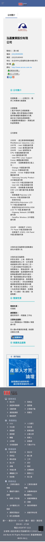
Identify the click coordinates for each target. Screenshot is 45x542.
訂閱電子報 (31, 409)
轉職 (11, 438)
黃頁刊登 (13, 452)
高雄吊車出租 (32, 512)
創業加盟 (30, 430)
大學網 (12, 441)
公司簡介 (11, 15)
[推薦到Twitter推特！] (10, 77)
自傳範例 (30, 470)
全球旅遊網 (14, 445)
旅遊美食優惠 (15, 405)
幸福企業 (13, 470)
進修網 (12, 434)
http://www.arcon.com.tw (22, 67)
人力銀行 (30, 423)
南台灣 (29, 427)
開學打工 (30, 473)
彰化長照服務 (15, 516)
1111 (11, 423)
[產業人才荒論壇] (22, 372)
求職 (11, 466)
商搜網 (12, 430)
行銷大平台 (31, 445)
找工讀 (29, 477)
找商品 (29, 402)
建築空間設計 (15, 512)
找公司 (12, 402)
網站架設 (13, 459)
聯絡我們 (13, 416)
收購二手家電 (15, 498)
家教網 (29, 441)
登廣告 (29, 412)
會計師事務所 (32, 505)
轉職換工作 (14, 473)
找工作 (12, 463)
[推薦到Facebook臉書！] (8, 77)
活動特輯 (13, 409)
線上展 (29, 456)
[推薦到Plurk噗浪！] (13, 77)
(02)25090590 (17, 54)
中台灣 (12, 427)
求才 (28, 463)
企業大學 (30, 434)
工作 (28, 459)
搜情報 (29, 405)
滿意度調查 (14, 412)
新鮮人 (29, 438)
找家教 (12, 477)
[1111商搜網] (22, 4)
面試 (28, 466)
